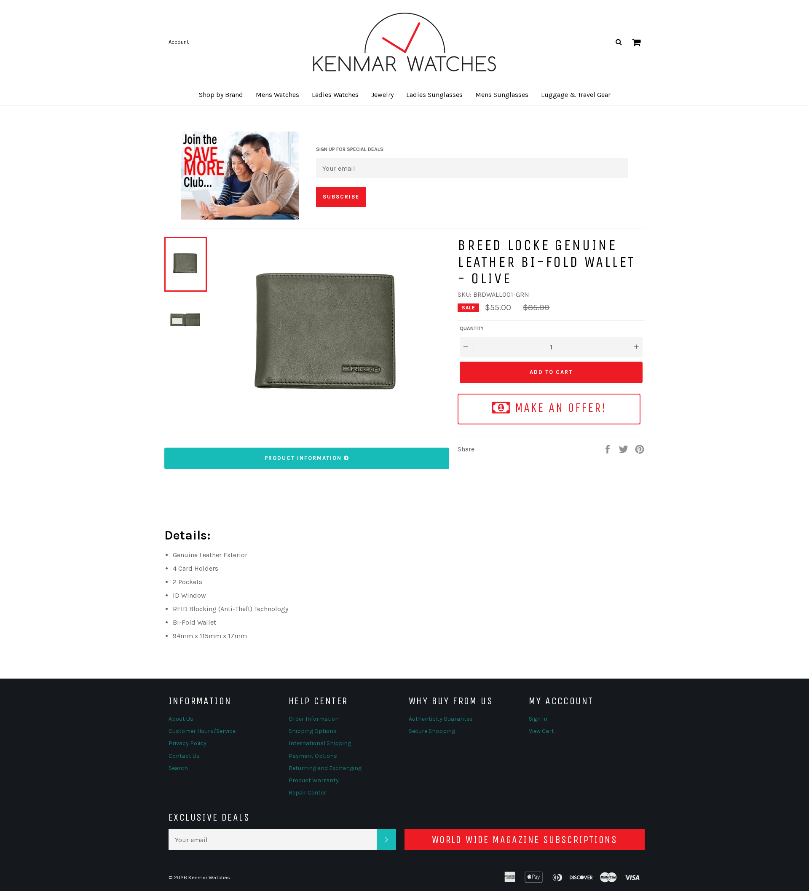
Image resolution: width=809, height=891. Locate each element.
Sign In (538, 718)
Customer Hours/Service (202, 731)
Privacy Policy (187, 743)
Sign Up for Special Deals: (350, 149)
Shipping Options (313, 731)
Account (179, 42)
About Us (181, 718)
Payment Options (313, 755)
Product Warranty (314, 780)
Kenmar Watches (209, 877)
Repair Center (307, 792)
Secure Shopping (432, 731)
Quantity (472, 328)
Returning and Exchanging (325, 768)
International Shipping (320, 743)
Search (178, 768)
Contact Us (184, 755)
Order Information (314, 718)
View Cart (541, 731)
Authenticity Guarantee (440, 718)
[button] (221, 94)
